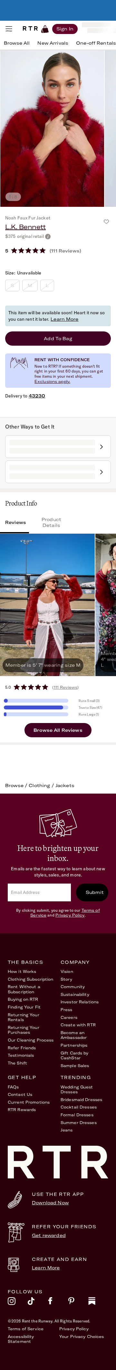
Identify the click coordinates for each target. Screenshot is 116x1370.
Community (73, 986)
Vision (67, 971)
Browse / (17, 785)
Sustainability (75, 994)
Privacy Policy (70, 915)
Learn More (64, 319)
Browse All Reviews (58, 730)
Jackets (64, 785)
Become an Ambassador (74, 1035)
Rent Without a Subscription (24, 989)
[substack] (98, 1302)
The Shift (17, 1063)
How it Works (22, 971)
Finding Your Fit (24, 1007)
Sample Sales (75, 1065)
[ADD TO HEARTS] (106, 221)
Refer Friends (22, 1047)
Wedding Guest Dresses (77, 1090)
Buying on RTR (23, 999)
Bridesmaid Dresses (81, 1099)
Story (66, 979)
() (65, 687)
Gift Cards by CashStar (75, 1056)
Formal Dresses (77, 1114)
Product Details (51, 522)
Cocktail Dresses (79, 1107)
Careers (69, 1017)
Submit (95, 892)
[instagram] (18, 1302)
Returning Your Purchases (23, 1030)
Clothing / (42, 785)
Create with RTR (78, 1024)
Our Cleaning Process (30, 1040)
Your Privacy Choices (81, 1336)
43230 (37, 396)
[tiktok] (38, 1302)
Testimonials (21, 1055)
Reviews (15, 522)
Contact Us (20, 1094)
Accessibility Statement (21, 1339)
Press (66, 1009)
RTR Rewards (22, 1109)
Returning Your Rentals (23, 1017)
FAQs (13, 1087)
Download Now (50, 1203)
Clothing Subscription (30, 979)
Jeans (67, 1130)
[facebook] (58, 1302)
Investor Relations (80, 1001)
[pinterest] (78, 1302)
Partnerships (74, 1045)
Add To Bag (58, 338)
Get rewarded (49, 1235)
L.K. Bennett (25, 227)
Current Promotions (29, 1102)
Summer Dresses (79, 1122)
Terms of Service (26, 1328)
